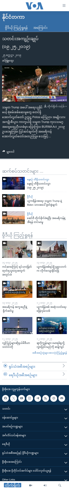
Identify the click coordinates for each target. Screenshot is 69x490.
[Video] (30, 485)
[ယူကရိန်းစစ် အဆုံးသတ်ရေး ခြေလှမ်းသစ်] (52, 289)
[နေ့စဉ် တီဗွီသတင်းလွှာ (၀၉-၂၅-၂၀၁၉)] (13, 183)
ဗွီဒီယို (30, 196)
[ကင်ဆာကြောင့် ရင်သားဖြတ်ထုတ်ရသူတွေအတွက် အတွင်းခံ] (17, 249)
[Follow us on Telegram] (37, 398)
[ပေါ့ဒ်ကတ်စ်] (53, 398)
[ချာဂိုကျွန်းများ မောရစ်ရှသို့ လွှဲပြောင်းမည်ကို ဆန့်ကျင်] (52, 325)
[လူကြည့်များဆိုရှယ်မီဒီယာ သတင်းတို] (17, 325)
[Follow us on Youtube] (21, 398)
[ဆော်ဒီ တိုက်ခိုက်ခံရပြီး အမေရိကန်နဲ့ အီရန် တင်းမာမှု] (13, 217)
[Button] (8, 152)
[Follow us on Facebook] (5, 398)
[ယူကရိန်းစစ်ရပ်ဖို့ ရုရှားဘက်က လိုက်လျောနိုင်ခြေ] (52, 249)
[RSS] (45, 398)
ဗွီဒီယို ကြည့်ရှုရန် (16, 27)
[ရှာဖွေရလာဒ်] (59, 485)
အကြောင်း (40, 27)
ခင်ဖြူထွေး (8, 60)
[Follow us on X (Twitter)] (13, 398)
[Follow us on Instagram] (29, 398)
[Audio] (45, 485)
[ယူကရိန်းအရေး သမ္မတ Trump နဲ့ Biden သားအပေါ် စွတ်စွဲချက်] (13, 200)
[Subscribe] (61, 398)
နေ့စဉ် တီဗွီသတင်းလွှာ (38, 179)
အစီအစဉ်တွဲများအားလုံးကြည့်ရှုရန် (49, 352)
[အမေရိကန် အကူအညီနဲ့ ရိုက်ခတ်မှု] (17, 289)
